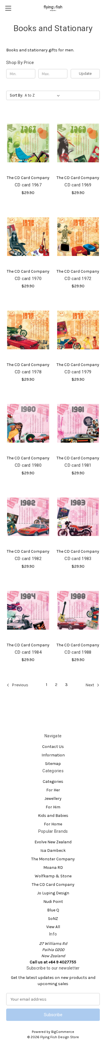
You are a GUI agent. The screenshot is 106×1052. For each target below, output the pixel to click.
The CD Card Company (53, 884)
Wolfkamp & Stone (53, 876)
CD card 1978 (28, 372)
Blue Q (53, 910)
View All (53, 926)
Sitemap (53, 763)
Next (90, 685)
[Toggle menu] (8, 8)
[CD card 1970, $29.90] (28, 236)
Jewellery (53, 798)
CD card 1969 (77, 185)
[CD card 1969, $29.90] (78, 143)
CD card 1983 (77, 558)
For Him (53, 807)
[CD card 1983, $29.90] (78, 516)
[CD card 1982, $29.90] (28, 516)
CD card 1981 (77, 465)
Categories (53, 781)
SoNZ (53, 918)
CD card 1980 (28, 465)
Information (53, 755)
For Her (53, 790)
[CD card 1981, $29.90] (78, 423)
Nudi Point (53, 901)
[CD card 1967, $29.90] (28, 143)
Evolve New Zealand (53, 841)
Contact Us (53, 746)
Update (85, 73)
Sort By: (16, 95)
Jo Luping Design (53, 893)
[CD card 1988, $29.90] (78, 610)
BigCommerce (62, 1032)
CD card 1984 (28, 652)
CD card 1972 (77, 278)
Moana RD (53, 867)
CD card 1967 (28, 185)
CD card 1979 (77, 372)
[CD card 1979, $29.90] (78, 330)
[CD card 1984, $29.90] (28, 610)
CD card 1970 (28, 278)
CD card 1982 (28, 558)
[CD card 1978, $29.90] (28, 330)
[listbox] (43, 95)
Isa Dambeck (53, 850)
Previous (19, 685)
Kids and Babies (53, 815)
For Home (53, 824)
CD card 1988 (77, 652)
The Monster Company (53, 859)
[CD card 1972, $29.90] (78, 236)
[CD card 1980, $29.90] (28, 423)
